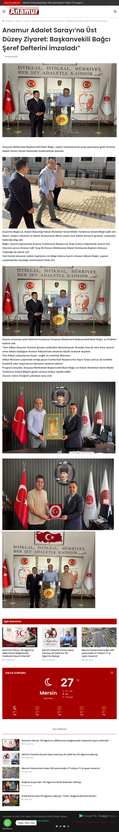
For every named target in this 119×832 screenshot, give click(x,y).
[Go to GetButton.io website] (7, 829)
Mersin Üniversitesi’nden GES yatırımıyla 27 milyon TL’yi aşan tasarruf (98, 653)
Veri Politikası (78, 822)
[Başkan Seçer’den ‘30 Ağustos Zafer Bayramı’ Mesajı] (10, 786)
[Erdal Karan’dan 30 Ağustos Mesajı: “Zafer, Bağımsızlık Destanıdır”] (10, 800)
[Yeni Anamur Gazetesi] (24, 11)
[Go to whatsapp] (7, 823)
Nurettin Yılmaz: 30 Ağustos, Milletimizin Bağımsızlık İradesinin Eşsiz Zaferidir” (18, 653)
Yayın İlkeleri (93, 822)
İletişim (112, 822)
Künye (104, 822)
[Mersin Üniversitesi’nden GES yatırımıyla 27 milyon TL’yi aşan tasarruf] (99, 637)
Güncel (18, 21)
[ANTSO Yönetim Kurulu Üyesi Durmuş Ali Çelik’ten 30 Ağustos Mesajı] (59, 637)
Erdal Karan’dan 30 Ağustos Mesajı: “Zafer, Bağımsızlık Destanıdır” (59, 796)
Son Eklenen (59, 729)
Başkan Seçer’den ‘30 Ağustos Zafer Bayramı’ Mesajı (51, 782)
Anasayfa (9, 21)
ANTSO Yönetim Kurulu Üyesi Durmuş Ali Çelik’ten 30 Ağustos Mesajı (58, 653)
